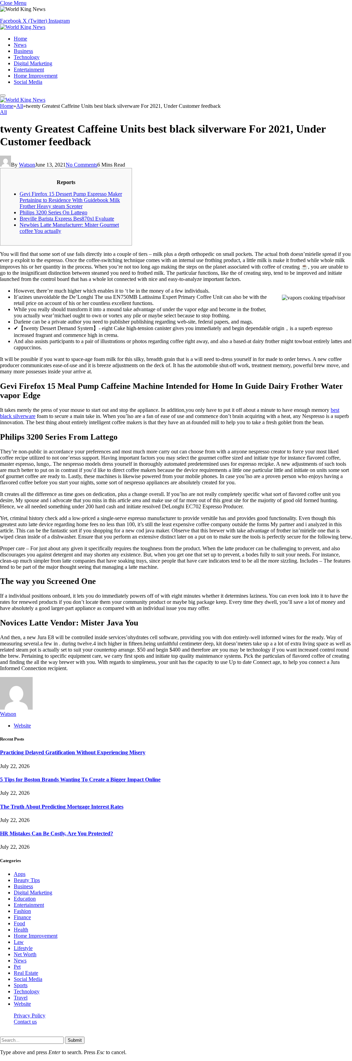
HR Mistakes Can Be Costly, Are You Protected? (56, 833)
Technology (27, 57)
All (3, 112)
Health (21, 930)
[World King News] (22, 27)
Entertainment (29, 69)
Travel (21, 998)
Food (19, 923)
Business (23, 51)
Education (25, 899)
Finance (22, 917)
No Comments (81, 165)
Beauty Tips (27, 880)
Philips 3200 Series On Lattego (53, 212)
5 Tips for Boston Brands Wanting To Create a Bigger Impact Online (80, 779)
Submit (75, 1040)
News (20, 45)
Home (20, 39)
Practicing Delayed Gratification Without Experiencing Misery (72, 752)
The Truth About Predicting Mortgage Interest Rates (61, 807)
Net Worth (25, 954)
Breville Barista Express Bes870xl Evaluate (67, 219)
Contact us (25, 1022)
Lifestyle (23, 948)
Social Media (28, 82)
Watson (27, 165)
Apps (19, 874)
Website (22, 1004)
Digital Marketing (33, 63)
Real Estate (26, 973)
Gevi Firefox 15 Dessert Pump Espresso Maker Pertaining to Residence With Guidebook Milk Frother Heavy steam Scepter (71, 200)
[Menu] (3, 95)
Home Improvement (35, 76)
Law (19, 942)
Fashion (22, 911)
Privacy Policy (29, 1015)
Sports (21, 985)
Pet (17, 967)
